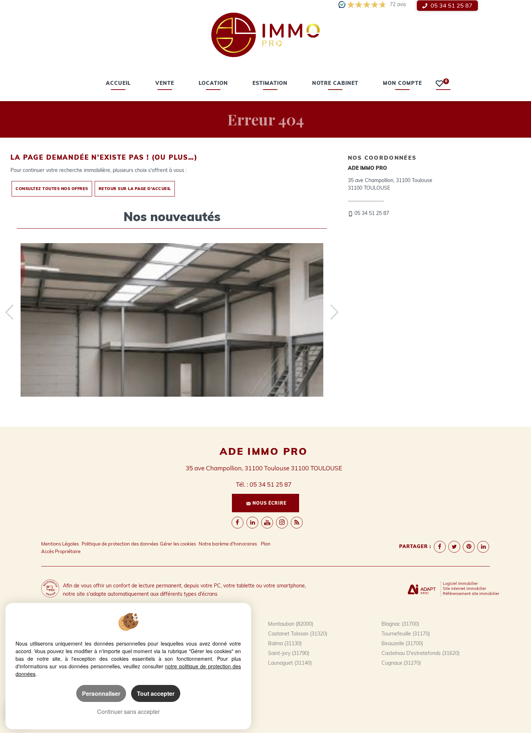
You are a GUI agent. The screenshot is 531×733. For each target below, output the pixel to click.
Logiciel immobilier (460, 583)
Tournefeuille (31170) (405, 633)
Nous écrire (269, 503)
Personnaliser (101, 693)
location (213, 83)
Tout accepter (155, 693)
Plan (266, 544)
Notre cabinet (335, 83)
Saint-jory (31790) (288, 653)
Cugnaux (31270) (401, 663)
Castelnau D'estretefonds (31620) (420, 653)
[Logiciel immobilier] (422, 588)
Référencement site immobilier (471, 593)
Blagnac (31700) (400, 624)
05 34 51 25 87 (450, 5)
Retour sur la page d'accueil (135, 188)
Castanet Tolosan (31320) (297, 633)
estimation (270, 83)
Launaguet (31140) (290, 663)
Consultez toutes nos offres (52, 188)
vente (164, 83)
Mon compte (402, 83)
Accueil (118, 83)
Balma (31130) (285, 643)
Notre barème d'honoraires (228, 544)
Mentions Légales (60, 544)
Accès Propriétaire (61, 551)
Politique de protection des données (120, 544)
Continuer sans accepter (128, 711)
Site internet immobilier (464, 588)
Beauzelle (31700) (402, 643)
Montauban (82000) (290, 624)
